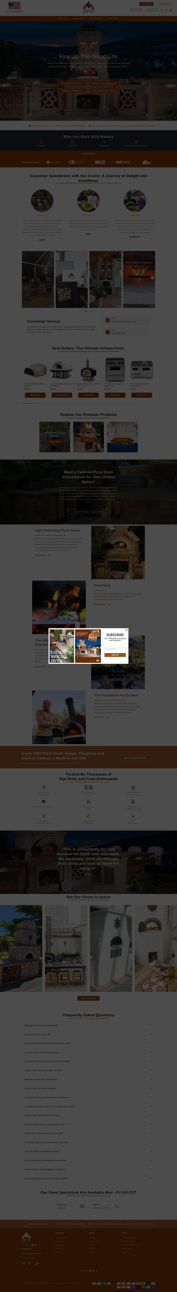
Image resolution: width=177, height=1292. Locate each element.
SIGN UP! (115, 655)
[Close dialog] (127, 630)
